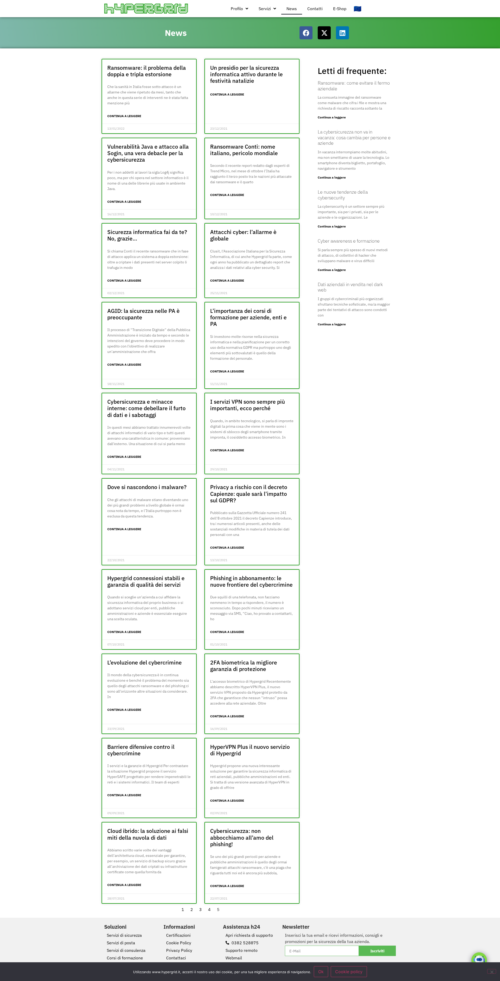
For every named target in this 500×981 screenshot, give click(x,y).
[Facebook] (305, 32)
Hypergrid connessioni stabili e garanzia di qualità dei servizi (146, 581)
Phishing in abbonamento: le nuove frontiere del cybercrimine (251, 581)
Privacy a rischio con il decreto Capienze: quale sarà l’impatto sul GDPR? (248, 493)
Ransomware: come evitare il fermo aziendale (354, 86)
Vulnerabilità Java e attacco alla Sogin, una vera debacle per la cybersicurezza (148, 153)
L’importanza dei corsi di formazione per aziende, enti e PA (248, 317)
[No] (491, 971)
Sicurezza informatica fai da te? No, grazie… (147, 235)
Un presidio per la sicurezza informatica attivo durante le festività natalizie (246, 74)
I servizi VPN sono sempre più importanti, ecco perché (247, 405)
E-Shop (339, 8)
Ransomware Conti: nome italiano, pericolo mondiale (244, 150)
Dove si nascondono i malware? (146, 487)
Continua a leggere (124, 116)
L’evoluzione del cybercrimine (144, 662)
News (291, 8)
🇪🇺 (357, 8)
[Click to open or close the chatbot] (479, 960)
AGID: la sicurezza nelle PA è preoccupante (143, 314)
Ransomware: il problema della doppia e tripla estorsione (146, 71)
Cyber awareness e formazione (349, 241)
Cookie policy (348, 971)
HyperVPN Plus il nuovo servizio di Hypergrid (250, 750)
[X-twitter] (324, 32)
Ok (321, 971)
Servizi (265, 8)
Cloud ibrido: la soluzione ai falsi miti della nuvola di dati (147, 834)
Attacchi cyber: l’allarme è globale (243, 235)
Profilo (237, 8)
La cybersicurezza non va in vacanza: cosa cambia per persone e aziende (354, 137)
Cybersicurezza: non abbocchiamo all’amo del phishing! (241, 837)
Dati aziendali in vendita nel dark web (350, 287)
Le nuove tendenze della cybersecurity (343, 195)
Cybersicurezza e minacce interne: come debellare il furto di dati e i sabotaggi (146, 408)
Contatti (315, 8)
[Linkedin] (342, 32)
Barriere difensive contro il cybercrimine (140, 750)
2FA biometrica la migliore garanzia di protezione (243, 666)
